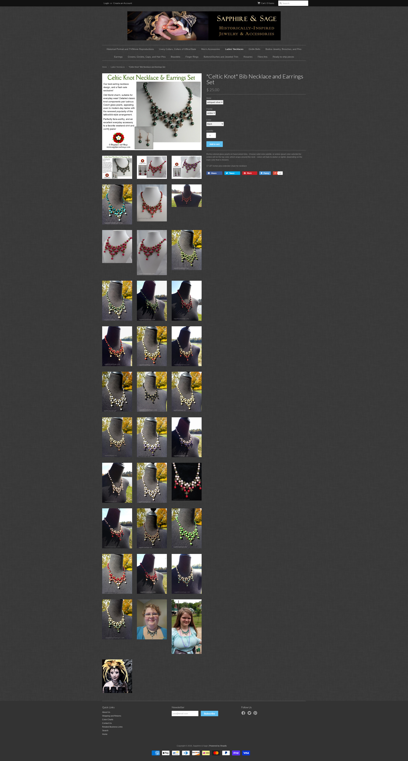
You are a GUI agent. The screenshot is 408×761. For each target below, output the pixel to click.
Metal (208, 98)
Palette (209, 109)
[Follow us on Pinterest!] (255, 714)
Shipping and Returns (111, 716)
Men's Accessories (210, 49)
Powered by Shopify (218, 746)
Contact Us (107, 723)
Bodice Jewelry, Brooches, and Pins (283, 49)
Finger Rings (192, 56)
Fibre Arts (262, 56)
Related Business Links (112, 727)
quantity (209, 131)
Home (104, 734)
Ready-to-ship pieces (283, 56)
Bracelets (175, 56)
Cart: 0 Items (267, 3)
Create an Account (122, 3)
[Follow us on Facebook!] (243, 714)
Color (208, 120)
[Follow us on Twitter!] (250, 714)
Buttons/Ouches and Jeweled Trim (221, 56)
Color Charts (107, 719)
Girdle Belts (254, 49)
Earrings (118, 56)
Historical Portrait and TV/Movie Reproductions (130, 49)
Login (106, 3)
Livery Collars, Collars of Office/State (177, 49)
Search (105, 730)
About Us (106, 712)
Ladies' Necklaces (234, 49)
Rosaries (248, 56)
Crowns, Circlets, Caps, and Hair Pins (147, 56)
